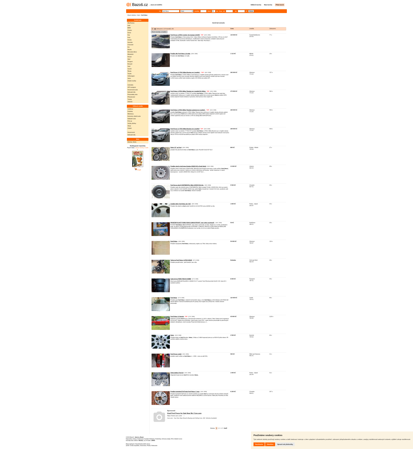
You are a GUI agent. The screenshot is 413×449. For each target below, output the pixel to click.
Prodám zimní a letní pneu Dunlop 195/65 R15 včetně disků (188, 166)
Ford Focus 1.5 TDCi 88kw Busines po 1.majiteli (184, 129)
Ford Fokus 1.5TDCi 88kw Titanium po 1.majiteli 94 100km (188, 91)
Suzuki (130, 69)
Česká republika (134, 445)
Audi (129, 25)
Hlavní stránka (131, 15)
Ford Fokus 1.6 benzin (177, 316)
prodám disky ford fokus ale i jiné (180, 204)
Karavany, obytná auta (134, 116)
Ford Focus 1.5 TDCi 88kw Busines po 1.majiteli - (185, 72)
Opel (129, 59)
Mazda (130, 49)
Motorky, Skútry (132, 142)
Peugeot (130, 61)
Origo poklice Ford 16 (176, 373)
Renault (130, 64)
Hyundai (130, 42)
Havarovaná (131, 132)
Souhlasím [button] (259, 444)
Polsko (149, 445)
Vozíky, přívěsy (132, 123)
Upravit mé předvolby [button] (285, 444)
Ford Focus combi (175, 354)
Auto (138, 15)
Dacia (129, 32)
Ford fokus (173, 297)
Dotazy (135, 439)
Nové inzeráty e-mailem (159, 32)
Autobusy (130, 109)
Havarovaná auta (133, 90)
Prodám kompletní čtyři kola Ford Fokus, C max (185, 391)
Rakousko (154, 445)
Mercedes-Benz (132, 52)
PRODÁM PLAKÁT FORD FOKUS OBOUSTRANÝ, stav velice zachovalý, (192, 222)
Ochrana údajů (166, 439)
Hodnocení (140, 439)
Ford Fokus (173, 241)
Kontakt (146, 439)
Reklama (152, 439)
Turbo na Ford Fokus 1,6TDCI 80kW (181, 260)
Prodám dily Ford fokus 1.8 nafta (180, 53)
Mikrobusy (131, 114)
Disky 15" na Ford (175, 147)
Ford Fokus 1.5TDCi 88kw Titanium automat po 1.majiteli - (187, 110)
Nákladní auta (132, 118)
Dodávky (130, 111)
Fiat (129, 35)
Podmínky (158, 439)
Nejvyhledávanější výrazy (142, 444)
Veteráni (130, 101)
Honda (130, 40)
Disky (172, 335)
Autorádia (130, 85)
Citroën (130, 30)
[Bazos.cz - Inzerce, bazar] (137, 6)
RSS (172, 439)
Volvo (129, 78)
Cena (232, 28)
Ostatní (130, 128)
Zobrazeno (272, 28)
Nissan (130, 57)
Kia (128, 47)
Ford (129, 37)
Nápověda (129, 439)
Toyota (129, 73)
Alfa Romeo (131, 23)
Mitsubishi (130, 54)
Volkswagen (131, 76)
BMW (129, 28)
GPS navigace (132, 87)
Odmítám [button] (270, 444)
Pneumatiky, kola (132, 94)
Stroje (129, 126)
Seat (129, 66)
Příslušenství (131, 97)
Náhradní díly (131, 92)
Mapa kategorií (130, 444)
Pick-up (130, 121)
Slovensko (143, 445)
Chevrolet (130, 44)
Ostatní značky (132, 81)
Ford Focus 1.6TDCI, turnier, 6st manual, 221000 (185, 35)
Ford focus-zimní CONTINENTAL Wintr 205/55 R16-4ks (187, 185)
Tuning (130, 99)
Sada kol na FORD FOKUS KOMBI (180, 279)
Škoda (129, 71)
